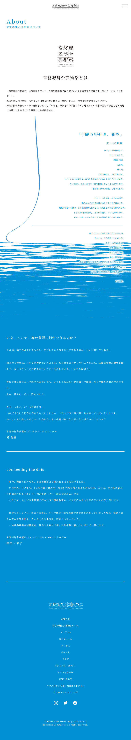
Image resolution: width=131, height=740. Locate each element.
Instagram (56, 703)
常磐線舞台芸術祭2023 (65, 6)
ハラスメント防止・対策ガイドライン (65, 685)
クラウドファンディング (65, 692)
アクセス (65, 645)
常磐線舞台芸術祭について (65, 625)
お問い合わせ (65, 679)
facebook (75, 703)
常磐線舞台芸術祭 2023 (65, 605)
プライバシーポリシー (65, 665)
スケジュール (65, 639)
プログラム (65, 632)
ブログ (65, 659)
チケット (65, 652)
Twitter (65, 703)
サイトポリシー (65, 672)
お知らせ (65, 618)
